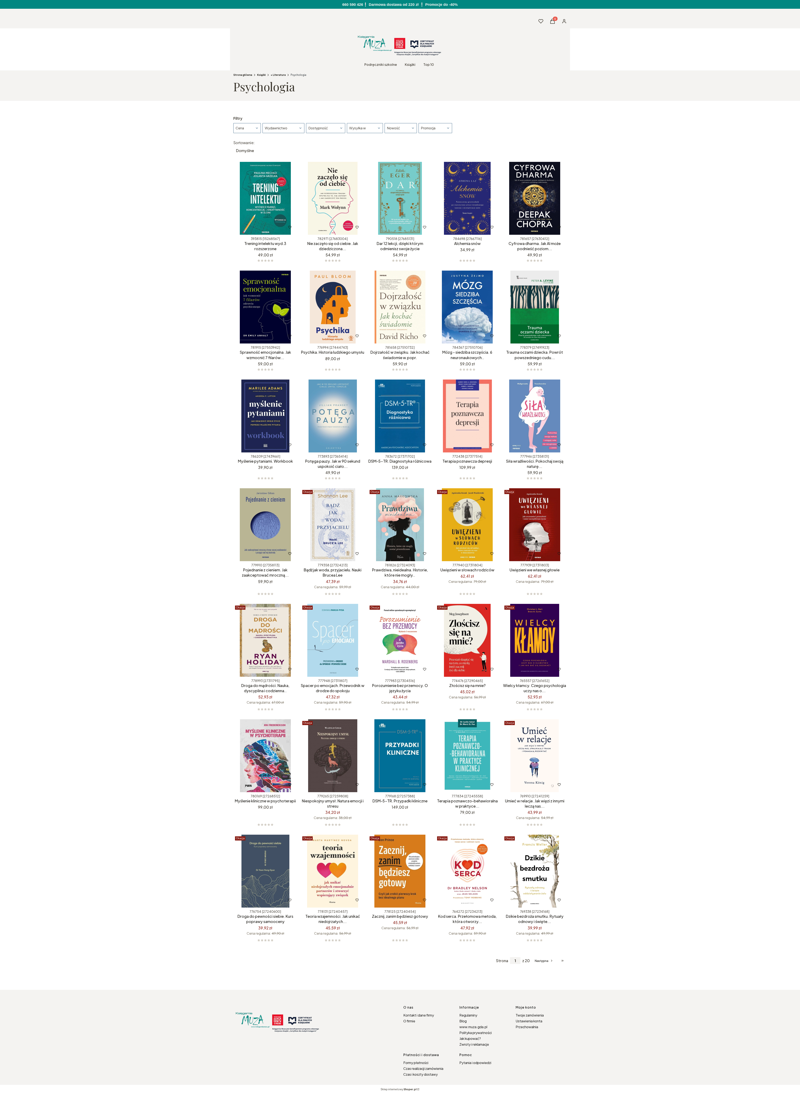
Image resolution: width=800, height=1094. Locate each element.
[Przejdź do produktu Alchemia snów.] (467, 198)
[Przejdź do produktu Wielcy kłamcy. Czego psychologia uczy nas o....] (535, 640)
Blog (463, 1021)
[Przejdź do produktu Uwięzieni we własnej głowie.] (535, 524)
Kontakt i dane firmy (418, 1015)
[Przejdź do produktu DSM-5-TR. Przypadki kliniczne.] (400, 755)
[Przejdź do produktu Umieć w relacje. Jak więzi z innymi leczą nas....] (535, 755)
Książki (261, 74)
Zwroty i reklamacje (474, 1044)
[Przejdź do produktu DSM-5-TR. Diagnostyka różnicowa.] (400, 416)
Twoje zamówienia (530, 1015)
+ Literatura (278, 74)
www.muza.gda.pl (473, 1027)
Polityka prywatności (475, 1032)
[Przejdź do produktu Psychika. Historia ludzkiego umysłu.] (333, 307)
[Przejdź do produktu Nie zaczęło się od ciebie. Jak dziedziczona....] (333, 198)
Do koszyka (257, 227)
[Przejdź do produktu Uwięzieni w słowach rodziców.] (467, 524)
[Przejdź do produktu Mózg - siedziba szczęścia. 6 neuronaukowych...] (467, 307)
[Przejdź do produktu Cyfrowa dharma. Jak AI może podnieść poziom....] (535, 198)
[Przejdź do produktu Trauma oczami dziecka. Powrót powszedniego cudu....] (535, 307)
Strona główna (242, 74)
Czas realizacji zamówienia (423, 1068)
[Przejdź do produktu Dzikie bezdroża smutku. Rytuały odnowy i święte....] (535, 871)
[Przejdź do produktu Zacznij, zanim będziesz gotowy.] (400, 871)
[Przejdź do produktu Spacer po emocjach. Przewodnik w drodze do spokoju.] (333, 640)
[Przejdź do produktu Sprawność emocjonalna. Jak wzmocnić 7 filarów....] (265, 307)
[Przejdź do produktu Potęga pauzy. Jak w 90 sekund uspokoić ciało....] (333, 416)
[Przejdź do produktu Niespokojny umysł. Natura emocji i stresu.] (333, 755)
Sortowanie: (244, 143)
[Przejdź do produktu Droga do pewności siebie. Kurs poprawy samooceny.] (265, 871)
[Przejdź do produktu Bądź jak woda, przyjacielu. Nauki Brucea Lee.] (333, 524)
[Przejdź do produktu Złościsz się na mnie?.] (467, 640)
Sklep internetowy (398, 1089)
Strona (502, 961)
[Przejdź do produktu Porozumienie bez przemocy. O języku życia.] (400, 640)
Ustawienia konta (529, 1021)
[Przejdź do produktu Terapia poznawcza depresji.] (467, 416)
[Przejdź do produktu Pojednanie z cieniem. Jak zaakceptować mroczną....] (265, 524)
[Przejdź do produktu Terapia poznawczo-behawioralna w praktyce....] (467, 755)
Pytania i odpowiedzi (475, 1062)
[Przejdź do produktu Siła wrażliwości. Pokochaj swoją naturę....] (535, 416)
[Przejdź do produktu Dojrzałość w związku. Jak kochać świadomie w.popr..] (400, 307)
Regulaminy (468, 1015)
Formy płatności (415, 1062)
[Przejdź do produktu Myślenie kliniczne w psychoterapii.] (265, 755)
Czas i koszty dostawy (420, 1074)
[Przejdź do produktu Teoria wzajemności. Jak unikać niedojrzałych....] (333, 871)
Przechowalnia (527, 1027)
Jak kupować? (470, 1038)
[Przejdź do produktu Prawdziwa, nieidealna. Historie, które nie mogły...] (400, 524)
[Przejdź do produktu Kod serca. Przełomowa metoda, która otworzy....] (467, 871)
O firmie (409, 1021)
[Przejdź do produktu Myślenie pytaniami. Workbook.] (265, 416)
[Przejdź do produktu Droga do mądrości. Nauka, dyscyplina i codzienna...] (265, 640)
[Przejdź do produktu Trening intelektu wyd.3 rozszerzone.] (265, 198)
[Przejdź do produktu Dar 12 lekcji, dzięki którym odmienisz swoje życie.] (400, 198)
